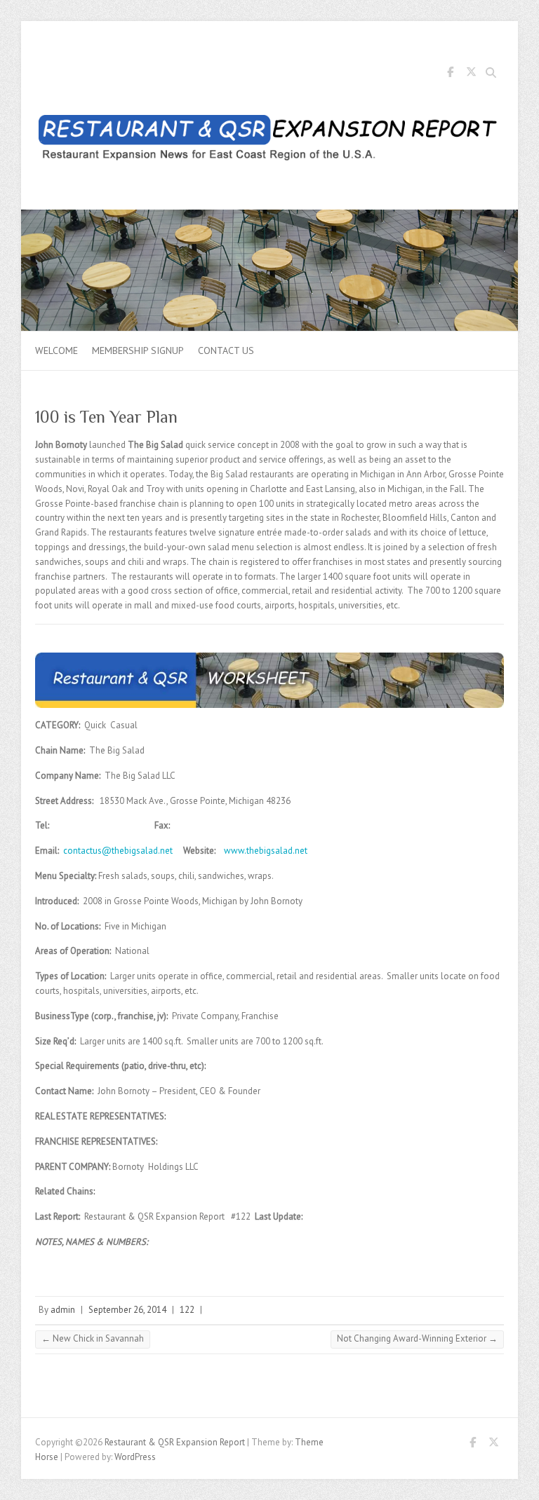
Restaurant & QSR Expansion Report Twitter (470, 74)
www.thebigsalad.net (265, 851)
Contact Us (226, 350)
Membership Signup (138, 350)
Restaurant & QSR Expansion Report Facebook (449, 74)
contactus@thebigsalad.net (118, 851)
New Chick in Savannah (92, 1338)
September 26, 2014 (127, 1310)
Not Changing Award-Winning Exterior (417, 1338)
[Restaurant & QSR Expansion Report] (269, 140)
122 (187, 1310)
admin (63, 1310)
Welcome (56, 350)
